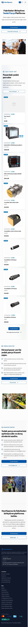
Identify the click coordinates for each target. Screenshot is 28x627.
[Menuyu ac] (25, 2)
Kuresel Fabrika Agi (5, 582)
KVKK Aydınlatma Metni (6, 604)
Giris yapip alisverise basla (13, 332)
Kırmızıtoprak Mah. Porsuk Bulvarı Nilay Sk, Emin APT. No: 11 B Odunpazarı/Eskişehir (13, 563)
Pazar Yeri (3, 576)
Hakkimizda (4, 590)
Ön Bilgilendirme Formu (6, 598)
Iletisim (3, 588)
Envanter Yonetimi (5, 574)
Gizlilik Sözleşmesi (5, 596)
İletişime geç (13, 537)
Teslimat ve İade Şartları (6, 602)
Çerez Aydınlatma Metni (6, 606)
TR (19, 2)
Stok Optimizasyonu (5, 580)
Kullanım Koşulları (5, 594)
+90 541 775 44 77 (7, 559)
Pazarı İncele (13, 382)
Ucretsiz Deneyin (14, 328)
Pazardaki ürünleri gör (13, 31)
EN (22, 2)
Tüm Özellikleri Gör (12, 465)
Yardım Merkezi (4, 592)
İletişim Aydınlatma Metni (6, 608)
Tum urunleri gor (13, 91)
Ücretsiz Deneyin (14, 27)
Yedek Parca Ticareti (6, 578)
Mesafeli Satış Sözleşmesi (7, 600)
